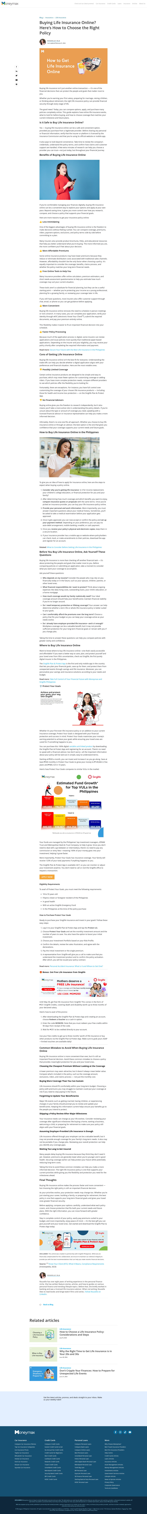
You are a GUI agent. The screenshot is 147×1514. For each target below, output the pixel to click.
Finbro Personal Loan (82, 1459)
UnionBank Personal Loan (83, 1456)
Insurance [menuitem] (127, 4)
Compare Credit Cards (52, 1444)
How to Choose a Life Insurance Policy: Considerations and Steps (82, 1333)
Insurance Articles (111, 1462)
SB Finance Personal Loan (83, 1476)
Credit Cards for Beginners (54, 1453)
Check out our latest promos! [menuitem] (84, 4)
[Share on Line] (16, 84)
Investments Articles (111, 1470)
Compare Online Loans (82, 1450)
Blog (41, 18)
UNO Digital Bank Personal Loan (85, 1462)
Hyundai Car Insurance (22, 1467)
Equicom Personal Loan (82, 1473)
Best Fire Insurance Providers (114, 1450)
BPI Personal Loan (81, 1470)
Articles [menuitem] (134, 4)
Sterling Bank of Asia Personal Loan (86, 1479)
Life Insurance (61, 18)
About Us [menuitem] (142, 4)
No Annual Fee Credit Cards (54, 1450)
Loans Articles (109, 1459)
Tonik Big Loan (79, 1467)
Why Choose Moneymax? (113, 1444)
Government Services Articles (114, 1473)
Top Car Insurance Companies (25, 1447)
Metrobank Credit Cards (53, 1470)
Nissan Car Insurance (22, 1465)
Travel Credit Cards (51, 1465)
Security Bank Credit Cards (54, 1473)
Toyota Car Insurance (22, 1453)
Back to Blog (48, 1304)
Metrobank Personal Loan (83, 1465)
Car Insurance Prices (21, 1450)
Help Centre (109, 1453)
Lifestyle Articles (110, 1476)
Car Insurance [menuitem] (100, 4)
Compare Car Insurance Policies (25, 1444)
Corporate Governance (112, 1485)
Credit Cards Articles (111, 1456)
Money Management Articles (114, 1467)
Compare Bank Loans (82, 1447)
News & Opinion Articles (113, 1479)
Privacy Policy (109, 1482)
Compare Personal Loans (83, 1444)
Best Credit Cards (50, 1456)
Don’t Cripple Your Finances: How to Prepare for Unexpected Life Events (87, 1372)
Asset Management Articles (114, 1465)
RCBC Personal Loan (81, 1482)
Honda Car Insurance (22, 1459)
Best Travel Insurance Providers (115, 1447)
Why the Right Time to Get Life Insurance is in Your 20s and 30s (86, 1352)
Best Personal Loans (81, 1453)
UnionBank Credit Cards (53, 1467)
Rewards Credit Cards (52, 1462)
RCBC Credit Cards (51, 1479)
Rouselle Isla (53, 41)
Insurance (49, 18)
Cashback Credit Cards (52, 1459)
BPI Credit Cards (50, 1476)
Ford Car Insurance (21, 1462)
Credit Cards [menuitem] (111, 4)
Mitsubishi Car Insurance (23, 1456)
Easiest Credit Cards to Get (54, 1447)
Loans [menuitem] (120, 4)
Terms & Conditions (111, 1488)
